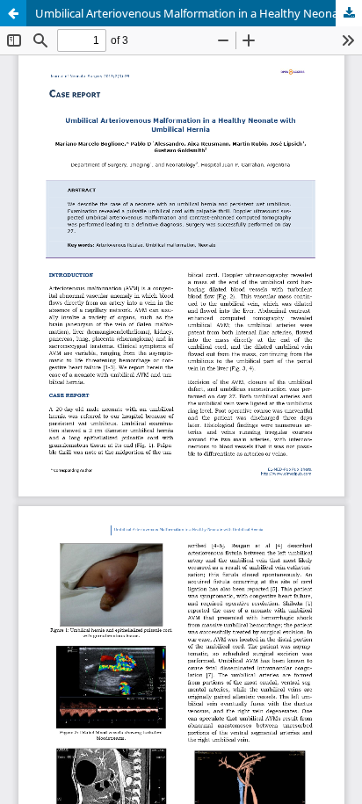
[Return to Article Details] (13, 13)
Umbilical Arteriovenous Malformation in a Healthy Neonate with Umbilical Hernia (198, 13)
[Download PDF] (349, 13)
